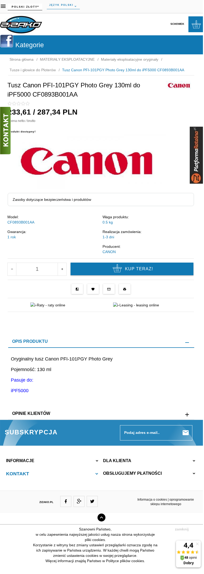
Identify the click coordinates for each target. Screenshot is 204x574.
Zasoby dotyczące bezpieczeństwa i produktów (52, 199)
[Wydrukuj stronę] (125, 289)
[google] (79, 501)
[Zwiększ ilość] (62, 269)
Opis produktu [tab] (30, 341)
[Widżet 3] (5, 130)
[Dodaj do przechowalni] (93, 289)
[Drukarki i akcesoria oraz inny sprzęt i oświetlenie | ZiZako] (21, 24)
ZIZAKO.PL (46, 502)
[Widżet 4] (6, 41)
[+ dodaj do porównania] (77, 289)
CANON (109, 252)
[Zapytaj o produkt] (109, 289)
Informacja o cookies (152, 499)
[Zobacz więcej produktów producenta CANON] (179, 85)
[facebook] (65, 501)
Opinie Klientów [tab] (31, 413)
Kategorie (28, 45)
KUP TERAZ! (139, 269)
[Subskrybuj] (185, 433)
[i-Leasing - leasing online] (136, 305)
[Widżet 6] (196, 155)
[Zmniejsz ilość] (12, 269)
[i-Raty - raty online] (47, 305)
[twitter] (92, 501)
